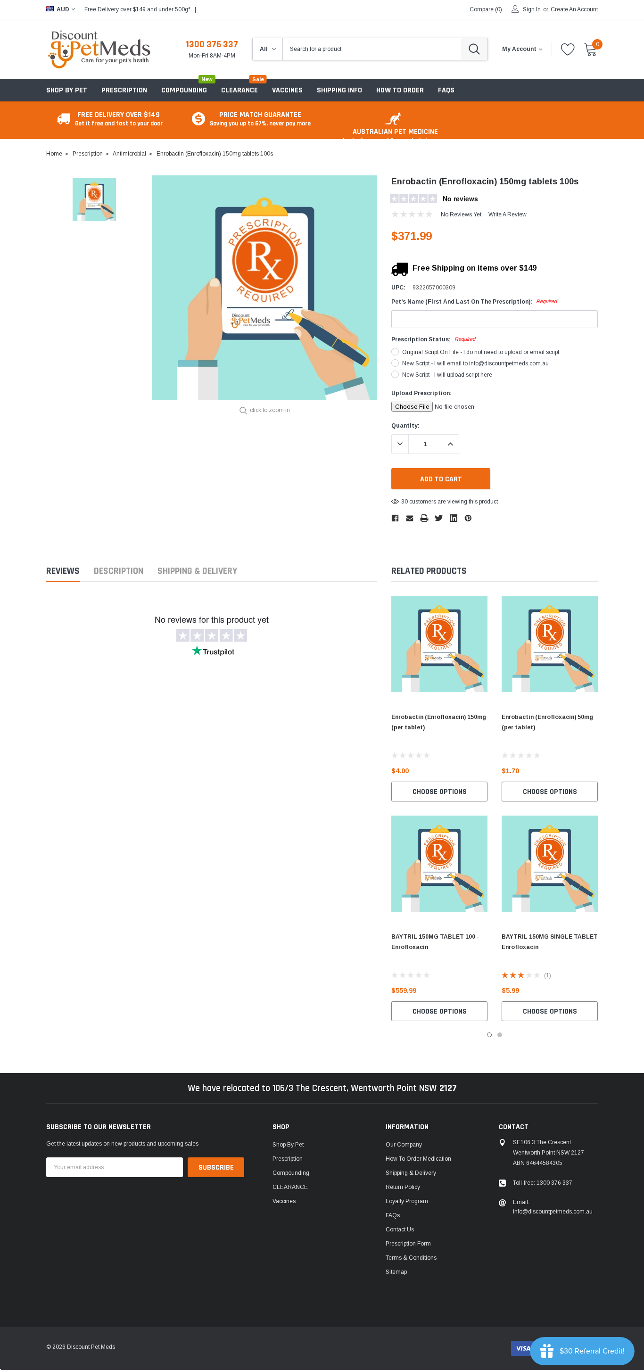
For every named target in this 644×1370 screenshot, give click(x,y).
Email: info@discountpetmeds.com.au (553, 1207)
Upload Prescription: (421, 393)
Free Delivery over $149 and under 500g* (137, 9)
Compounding (184, 90)
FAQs (393, 1215)
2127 (448, 1088)
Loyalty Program (407, 1201)
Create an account (574, 9)
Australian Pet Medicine (395, 135)
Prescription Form (408, 1243)
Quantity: (405, 425)
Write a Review (507, 214)
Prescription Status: (433, 339)
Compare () (486, 9)
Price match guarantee (260, 118)
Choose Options (440, 792)
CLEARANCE (290, 1187)
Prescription (124, 90)
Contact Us (400, 1229)
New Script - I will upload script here (447, 374)
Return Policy (403, 1187)
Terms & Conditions (411, 1257)
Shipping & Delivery (197, 571)
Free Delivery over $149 (119, 118)
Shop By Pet (66, 90)
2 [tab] (499, 1034)
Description (118, 571)
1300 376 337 (212, 44)
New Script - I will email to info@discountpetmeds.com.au (475, 363)
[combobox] (372, 49)
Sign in (532, 9)
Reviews (63, 571)
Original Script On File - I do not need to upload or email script (480, 352)
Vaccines (284, 1201)
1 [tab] (489, 1034)
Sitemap (396, 1272)
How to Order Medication (418, 1158)
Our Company (404, 1144)
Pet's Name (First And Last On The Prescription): (474, 301)
